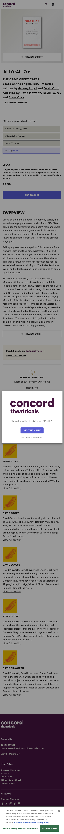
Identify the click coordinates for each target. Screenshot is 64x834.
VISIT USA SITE (32, 430)
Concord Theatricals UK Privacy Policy (32, 822)
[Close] (59, 811)
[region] (32, 820)
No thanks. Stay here (32, 437)
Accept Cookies (49, 828)
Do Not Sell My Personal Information (20, 828)
